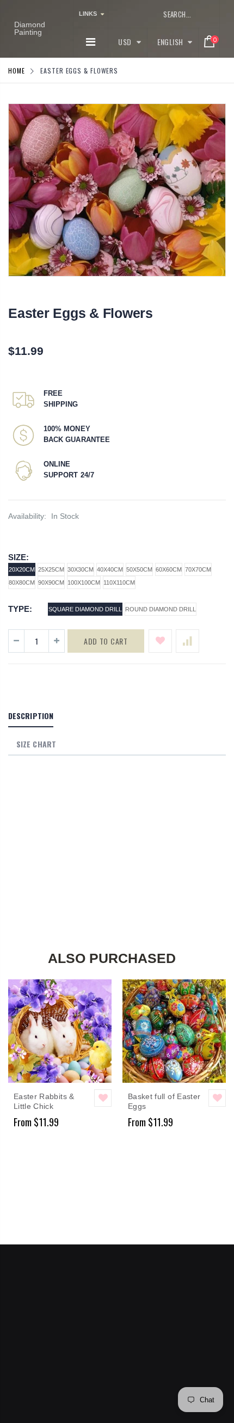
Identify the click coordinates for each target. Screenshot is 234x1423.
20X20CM (22, 569)
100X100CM (83, 582)
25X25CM (51, 569)
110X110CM (119, 582)
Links (88, 13)
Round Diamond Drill (160, 609)
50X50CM (139, 569)
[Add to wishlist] (160, 641)
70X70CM (198, 569)
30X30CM (80, 569)
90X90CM (51, 582)
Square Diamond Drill (85, 609)
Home (16, 70)
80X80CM (22, 582)
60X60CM (169, 569)
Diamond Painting (29, 28)
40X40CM (110, 569)
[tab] (30, 716)
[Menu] (90, 42)
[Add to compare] (187, 641)
